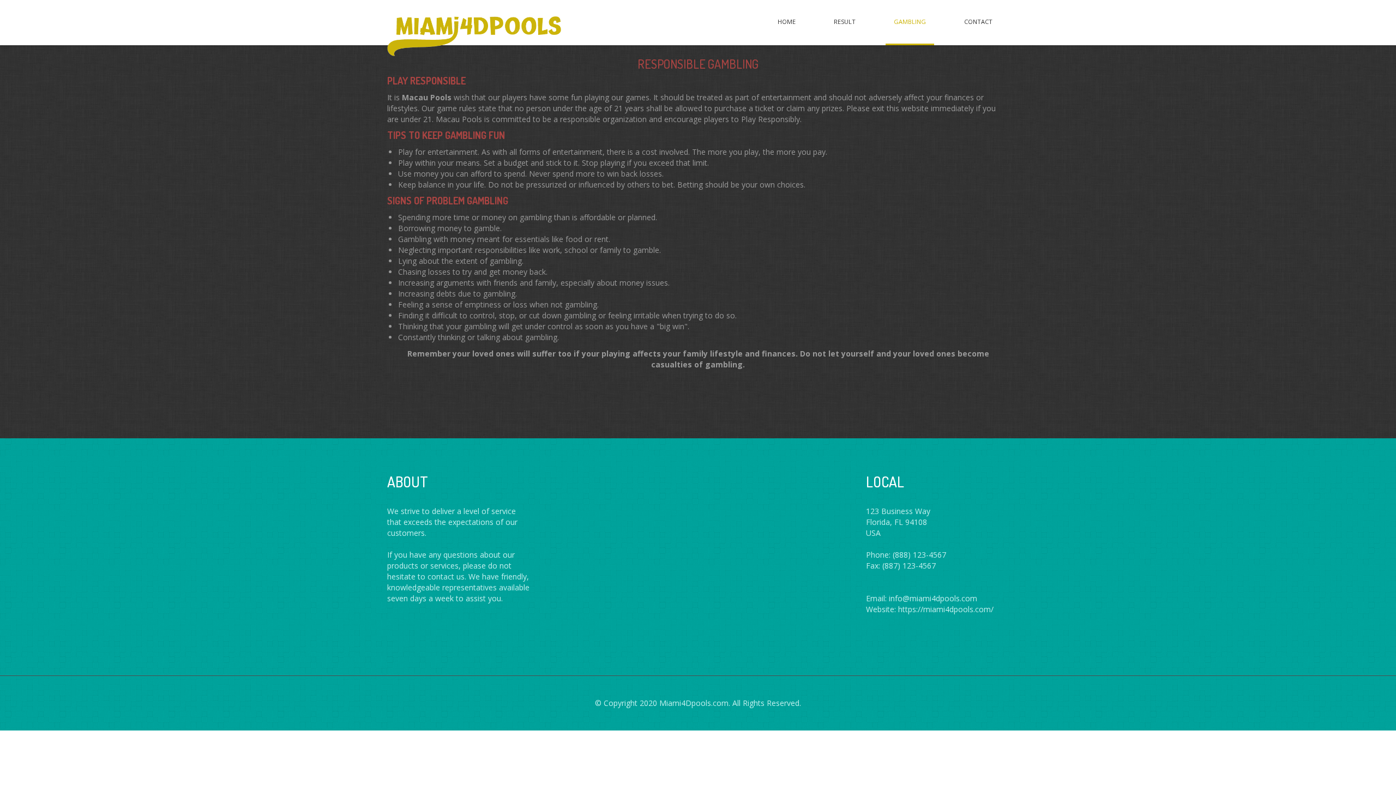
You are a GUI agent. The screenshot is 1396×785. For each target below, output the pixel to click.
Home (787, 21)
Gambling (910, 21)
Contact (978, 21)
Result (845, 21)
